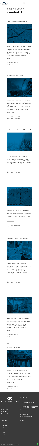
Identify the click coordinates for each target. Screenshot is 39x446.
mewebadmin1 (10, 62)
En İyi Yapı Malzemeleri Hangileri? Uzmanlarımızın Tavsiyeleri (18, 184)
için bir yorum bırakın (16, 64)
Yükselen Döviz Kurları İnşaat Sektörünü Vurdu (15, 293)
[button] (24, 3)
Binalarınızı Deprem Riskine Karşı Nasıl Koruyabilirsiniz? (17, 21)
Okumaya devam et (11, 58)
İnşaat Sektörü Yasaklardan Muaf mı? (13, 347)
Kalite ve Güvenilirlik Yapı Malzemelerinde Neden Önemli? (17, 238)
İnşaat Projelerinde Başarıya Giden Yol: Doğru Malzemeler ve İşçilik (19, 129)
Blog (9, 64)
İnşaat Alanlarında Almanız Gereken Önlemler (15, 75)
